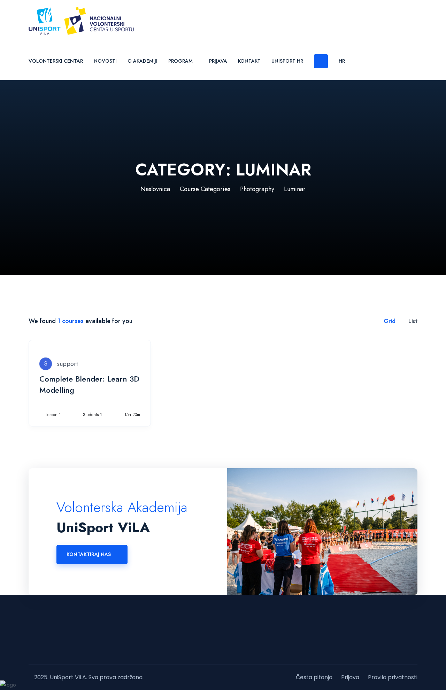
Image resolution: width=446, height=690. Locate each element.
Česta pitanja (314, 677)
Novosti (105, 60)
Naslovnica (155, 189)
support (67, 363)
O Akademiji (142, 60)
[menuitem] (342, 61)
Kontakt (249, 60)
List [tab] (412, 321)
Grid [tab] (388, 321)
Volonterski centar (56, 60)
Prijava (218, 60)
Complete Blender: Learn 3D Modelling (89, 384)
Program (180, 60)
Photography (257, 189)
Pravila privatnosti (392, 677)
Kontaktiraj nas (89, 554)
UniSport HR (287, 60)
